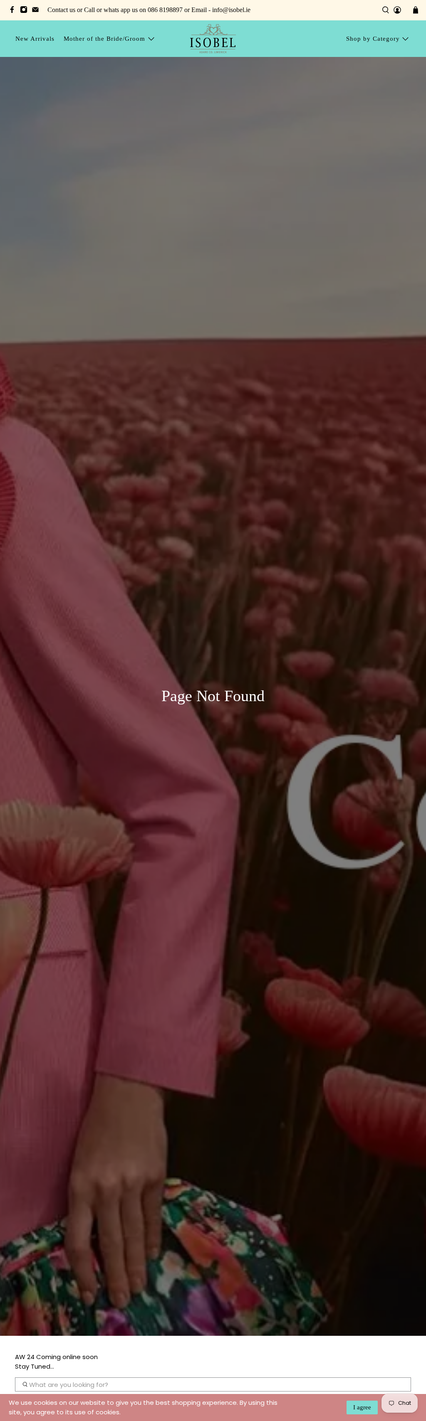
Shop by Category (373, 38)
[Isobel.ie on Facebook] (14, 11)
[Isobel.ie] (213, 38)
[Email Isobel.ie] (37, 11)
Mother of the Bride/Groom (104, 38)
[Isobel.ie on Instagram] (26, 11)
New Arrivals (34, 38)
